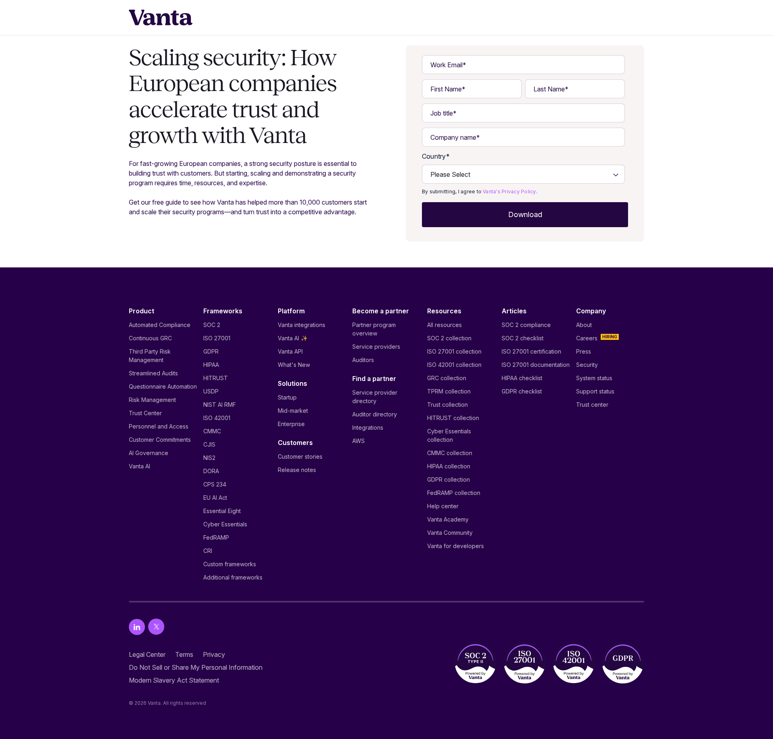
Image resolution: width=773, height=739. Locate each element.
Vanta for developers (455, 545)
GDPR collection (448, 479)
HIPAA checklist (522, 378)
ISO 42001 (216, 417)
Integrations (367, 427)
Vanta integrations (301, 324)
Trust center (592, 404)
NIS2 (209, 457)
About (584, 324)
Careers (586, 338)
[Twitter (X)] (156, 627)
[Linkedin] (137, 627)
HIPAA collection (448, 466)
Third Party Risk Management (150, 355)
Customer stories (300, 456)
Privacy (214, 654)
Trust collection (447, 404)
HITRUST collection (453, 417)
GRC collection (446, 378)
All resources (444, 324)
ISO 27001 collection (454, 351)
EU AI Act (215, 497)
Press (583, 351)
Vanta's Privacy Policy (509, 191)
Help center (443, 506)
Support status (595, 391)
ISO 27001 (216, 338)
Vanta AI (139, 466)
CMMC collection (449, 452)
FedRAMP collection (453, 492)
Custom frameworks (229, 564)
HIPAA (211, 364)
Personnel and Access (158, 426)
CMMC (212, 431)
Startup (287, 397)
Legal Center (147, 654)
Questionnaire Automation (163, 386)
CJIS (209, 444)
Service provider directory (374, 396)
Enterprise (291, 423)
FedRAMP (216, 537)
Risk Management (152, 399)
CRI (207, 550)
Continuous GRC (150, 338)
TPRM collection (449, 391)
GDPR (211, 351)
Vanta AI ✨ (293, 338)
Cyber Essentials (225, 524)
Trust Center (145, 413)
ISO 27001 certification (531, 351)
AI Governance (148, 452)
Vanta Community (450, 532)
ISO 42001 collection (454, 364)
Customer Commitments (160, 439)
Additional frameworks (232, 577)
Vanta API (290, 351)
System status (594, 378)
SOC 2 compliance (526, 324)
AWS (358, 440)
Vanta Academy (448, 519)
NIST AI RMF (219, 404)
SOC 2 (211, 324)
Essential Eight (222, 510)
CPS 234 (214, 484)
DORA (211, 471)
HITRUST (215, 378)
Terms (184, 654)
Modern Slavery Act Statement (174, 680)
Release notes (297, 469)
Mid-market (293, 410)
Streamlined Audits (153, 373)
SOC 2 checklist (523, 338)
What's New (294, 364)
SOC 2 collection (449, 338)
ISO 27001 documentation (536, 364)
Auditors (363, 359)
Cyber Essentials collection (449, 435)
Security (587, 364)
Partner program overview (374, 329)
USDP (211, 391)
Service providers (376, 346)
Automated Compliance (159, 324)
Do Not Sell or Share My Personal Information (195, 667)
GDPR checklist (522, 391)
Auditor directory (374, 414)
